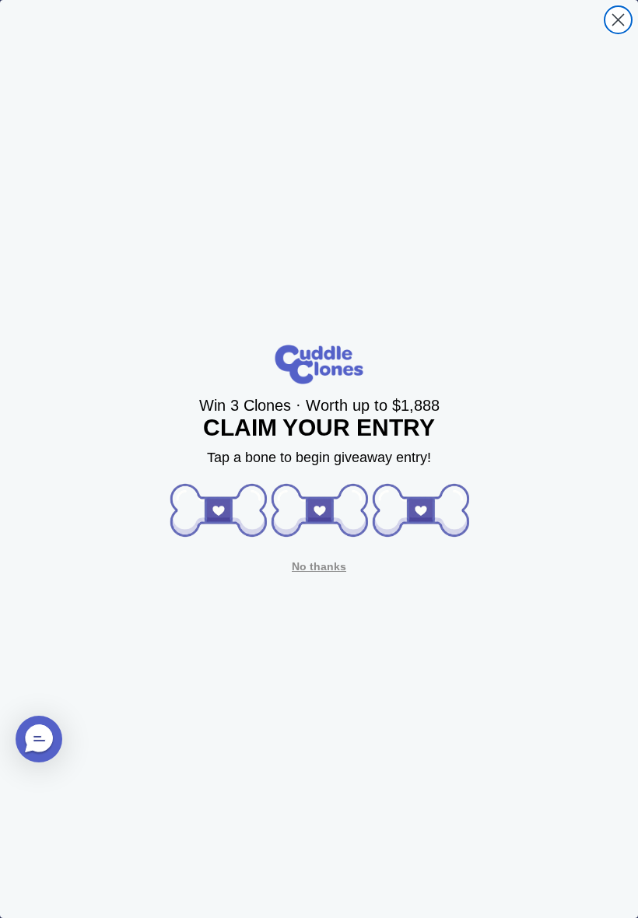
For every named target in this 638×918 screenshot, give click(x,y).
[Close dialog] (618, 19)
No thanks (319, 566)
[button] (217, 510)
